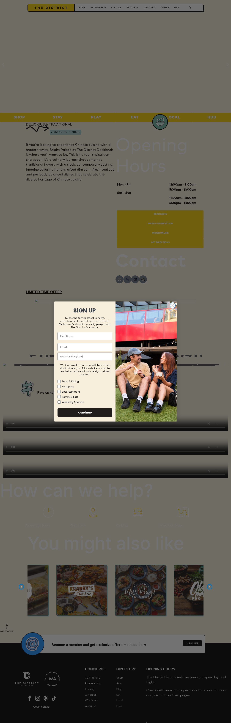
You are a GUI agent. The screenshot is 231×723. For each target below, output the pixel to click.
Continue (85, 412)
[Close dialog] (173, 305)
